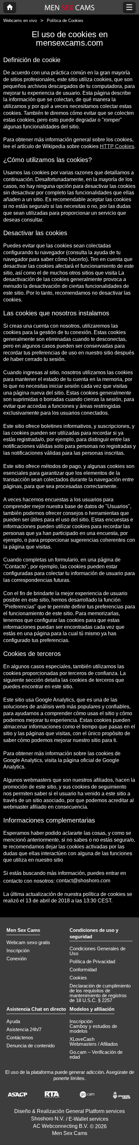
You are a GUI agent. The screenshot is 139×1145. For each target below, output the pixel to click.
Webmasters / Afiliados (94, 1044)
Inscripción (17, 950)
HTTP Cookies (117, 146)
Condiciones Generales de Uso (97, 951)
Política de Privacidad (92, 961)
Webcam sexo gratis (28, 942)
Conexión (16, 958)
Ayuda (13, 1021)
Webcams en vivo (20, 20)
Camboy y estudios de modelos (93, 1028)
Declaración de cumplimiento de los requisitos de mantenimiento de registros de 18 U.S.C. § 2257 (100, 993)
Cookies (78, 977)
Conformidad (83, 969)
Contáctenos (19, 1037)
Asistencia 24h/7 (23, 1029)
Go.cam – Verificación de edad (96, 1054)
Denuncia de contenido (30, 1045)
